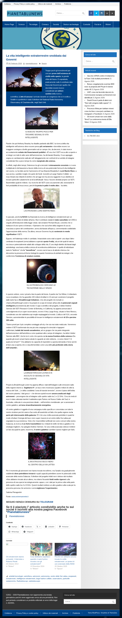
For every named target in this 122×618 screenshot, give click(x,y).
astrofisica (28, 576)
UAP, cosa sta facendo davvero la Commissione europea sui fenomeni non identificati (100, 95)
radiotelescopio (34, 581)
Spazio (44, 63)
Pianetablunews (18, 512)
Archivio (58, 4)
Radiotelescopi (22, 581)
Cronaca (45, 24)
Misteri (108, 24)
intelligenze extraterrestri (26, 578)
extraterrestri (11, 578)
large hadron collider (44, 578)
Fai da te (97, 24)
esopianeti (72, 576)
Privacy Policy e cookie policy (24, 4)
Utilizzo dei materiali (45, 4)
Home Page (9, 24)
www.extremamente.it (19, 497)
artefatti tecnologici (16, 576)
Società (56, 24)
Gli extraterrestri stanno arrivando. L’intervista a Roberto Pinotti (15, 559)
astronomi (36, 576)
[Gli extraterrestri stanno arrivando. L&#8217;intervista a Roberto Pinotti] (17, 549)
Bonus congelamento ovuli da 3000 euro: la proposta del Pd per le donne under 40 (99, 87)
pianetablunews (31, 63)
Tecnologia (33, 24)
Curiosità (86, 24)
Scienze (21, 24)
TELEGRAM (46, 502)
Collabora (7, 4)
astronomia (45, 576)
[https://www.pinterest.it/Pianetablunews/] (106, 13)
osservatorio (57, 578)
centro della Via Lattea (59, 576)
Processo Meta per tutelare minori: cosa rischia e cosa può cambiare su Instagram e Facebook (99, 111)
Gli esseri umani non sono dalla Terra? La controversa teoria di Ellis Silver (98, 119)
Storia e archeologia (71, 24)
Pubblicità (67, 4)
